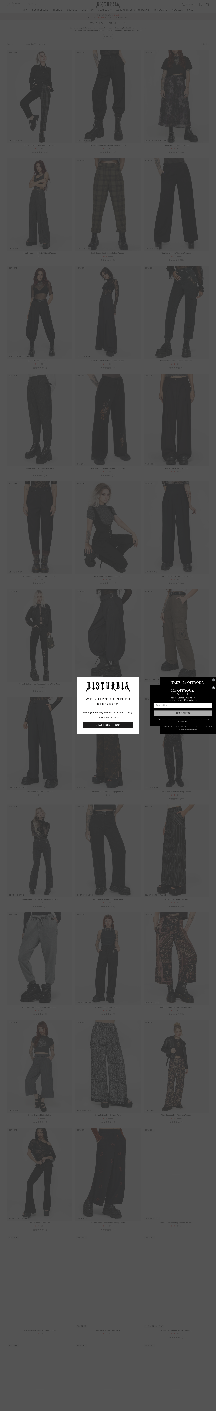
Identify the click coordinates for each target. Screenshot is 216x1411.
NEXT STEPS (183, 713)
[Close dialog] (213, 680)
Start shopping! (108, 725)
